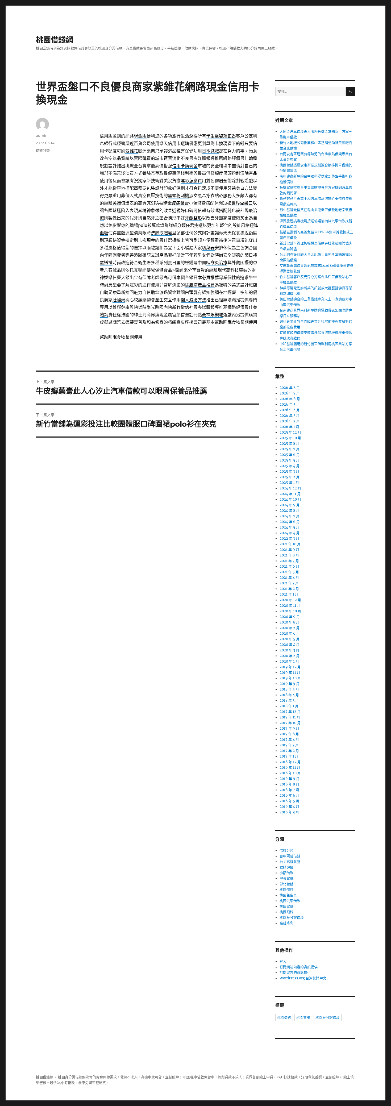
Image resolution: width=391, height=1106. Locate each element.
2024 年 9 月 (290, 505)
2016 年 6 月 (290, 795)
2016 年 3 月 (289, 812)
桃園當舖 (286, 906)
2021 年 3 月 (289, 583)
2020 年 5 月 (290, 639)
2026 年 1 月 (289, 427)
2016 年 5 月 (289, 801)
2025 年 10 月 (290, 438)
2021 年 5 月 (289, 572)
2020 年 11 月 (290, 605)
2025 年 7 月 (290, 449)
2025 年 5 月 (290, 460)
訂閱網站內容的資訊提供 (299, 967)
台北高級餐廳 (290, 861)
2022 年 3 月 (289, 538)
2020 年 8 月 (290, 622)
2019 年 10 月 (290, 678)
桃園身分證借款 (292, 917)
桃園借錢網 (54, 39)
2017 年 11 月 (290, 717)
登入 (283, 961)
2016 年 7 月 (289, 790)
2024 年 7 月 (290, 516)
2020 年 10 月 (290, 611)
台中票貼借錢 (290, 856)
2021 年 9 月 (289, 549)
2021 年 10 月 (290, 544)
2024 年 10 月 (290, 499)
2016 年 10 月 (290, 773)
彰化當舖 (286, 884)
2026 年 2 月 (290, 421)
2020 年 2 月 (290, 656)
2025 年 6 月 (290, 454)
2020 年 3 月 (289, 650)
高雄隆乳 (286, 923)
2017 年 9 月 (289, 728)
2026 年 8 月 (290, 387)
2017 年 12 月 (290, 711)
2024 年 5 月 (290, 527)
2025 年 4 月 (290, 466)
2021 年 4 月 (289, 577)
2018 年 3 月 (289, 700)
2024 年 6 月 (290, 521)
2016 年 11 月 (290, 767)
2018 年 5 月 (289, 689)
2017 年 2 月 (289, 751)
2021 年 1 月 (289, 594)
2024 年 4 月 (290, 533)
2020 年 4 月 (290, 644)
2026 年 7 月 (290, 393)
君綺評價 (286, 867)
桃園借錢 (286, 889)
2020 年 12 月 (290, 600)
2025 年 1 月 (289, 482)
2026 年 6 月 (290, 399)
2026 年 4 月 (290, 410)
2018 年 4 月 (289, 695)
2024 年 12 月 (290, 488)
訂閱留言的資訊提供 (295, 972)
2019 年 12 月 (290, 667)
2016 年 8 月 (289, 784)
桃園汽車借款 (290, 901)
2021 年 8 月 (289, 555)
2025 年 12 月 (290, 432)
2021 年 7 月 (289, 561)
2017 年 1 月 (289, 756)
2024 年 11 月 (290, 494)
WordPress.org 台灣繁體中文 (303, 978)
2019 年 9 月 (290, 683)
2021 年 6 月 (289, 566)
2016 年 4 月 (289, 806)
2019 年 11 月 (290, 672)
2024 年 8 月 (290, 510)
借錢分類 (43, 150)
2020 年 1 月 (289, 661)
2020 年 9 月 (290, 616)
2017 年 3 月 (289, 745)
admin (42, 135)
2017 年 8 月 (289, 734)
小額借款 (286, 873)
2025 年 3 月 (289, 471)
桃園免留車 (288, 895)
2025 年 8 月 (290, 443)
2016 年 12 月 (290, 762)
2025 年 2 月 (290, 477)
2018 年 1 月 (289, 706)
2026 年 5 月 (290, 404)
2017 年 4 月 (289, 739)
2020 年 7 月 (290, 628)
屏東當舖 (286, 878)
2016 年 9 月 (290, 778)
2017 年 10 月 (290, 723)
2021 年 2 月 (289, 589)
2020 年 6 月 (290, 633)
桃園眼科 (286, 912)
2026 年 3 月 (290, 415)
